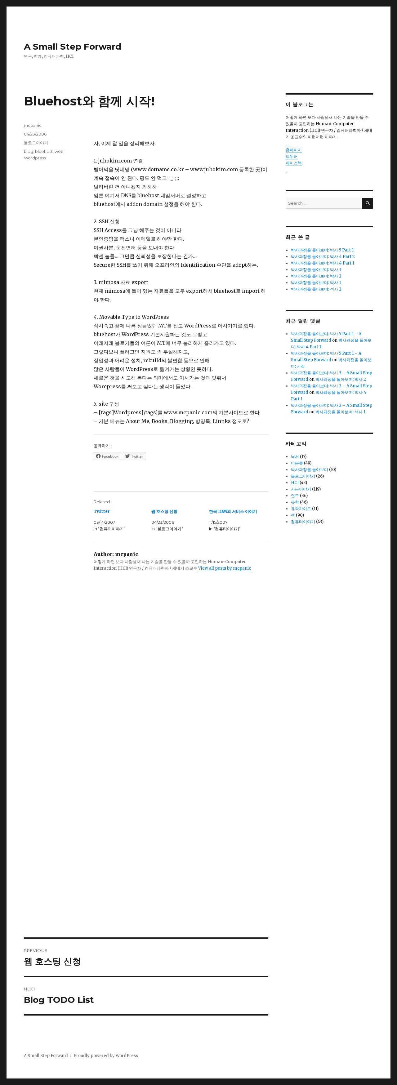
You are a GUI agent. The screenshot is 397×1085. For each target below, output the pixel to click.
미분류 (297, 463)
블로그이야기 (36, 142)
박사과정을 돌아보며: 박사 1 (316, 282)
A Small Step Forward (72, 46)
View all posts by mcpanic (224, 568)
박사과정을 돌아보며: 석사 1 (340, 412)
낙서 (295, 456)
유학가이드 (301, 508)
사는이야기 (301, 489)
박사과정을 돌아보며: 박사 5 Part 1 (322, 250)
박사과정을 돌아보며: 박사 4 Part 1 (322, 263)
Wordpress (35, 157)
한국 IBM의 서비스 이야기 (233, 511)
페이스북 (294, 163)
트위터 (292, 156)
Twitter (102, 511)
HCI (295, 482)
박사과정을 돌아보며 (309, 469)
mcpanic (33, 125)
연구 (295, 495)
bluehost (44, 151)
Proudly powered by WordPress (106, 1055)
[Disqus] (146, 683)
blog (28, 151)
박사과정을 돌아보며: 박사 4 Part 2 (323, 256)
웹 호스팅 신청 (164, 511)
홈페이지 (294, 150)
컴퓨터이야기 (303, 521)
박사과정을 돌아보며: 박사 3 (316, 269)
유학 (295, 502)
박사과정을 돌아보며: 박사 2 (316, 276)
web (59, 151)
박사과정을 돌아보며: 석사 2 (316, 289)
